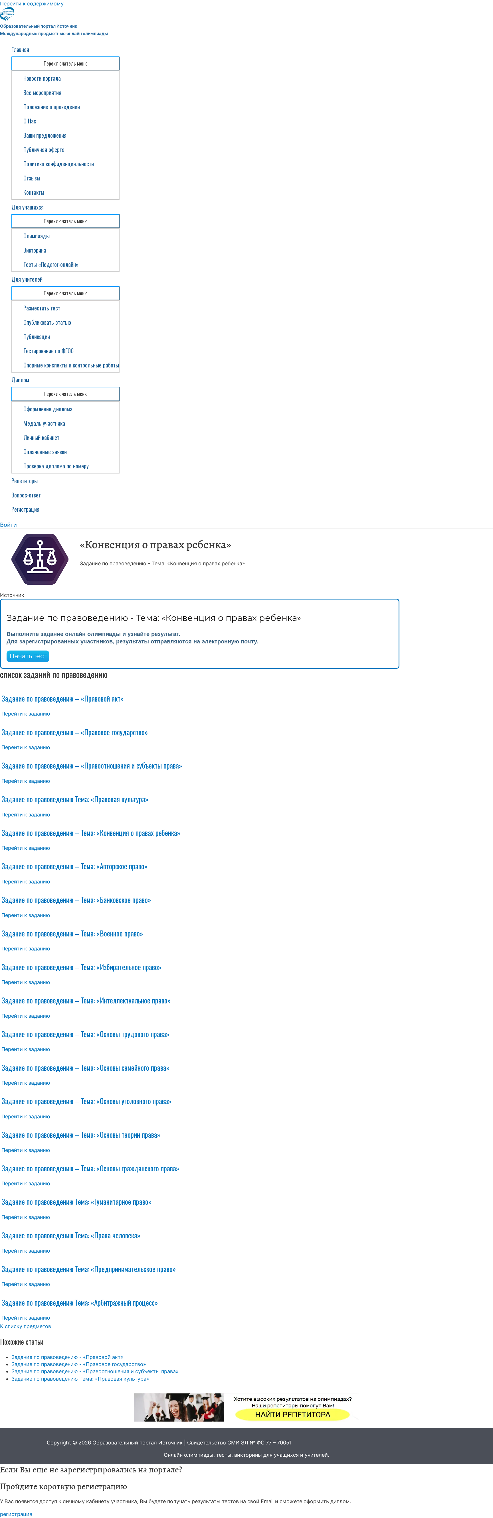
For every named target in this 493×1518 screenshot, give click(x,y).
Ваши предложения (44, 135)
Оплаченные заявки (45, 451)
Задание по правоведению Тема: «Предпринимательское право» (88, 1268)
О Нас (29, 121)
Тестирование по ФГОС (48, 350)
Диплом (20, 379)
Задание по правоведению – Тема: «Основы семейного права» (85, 1067)
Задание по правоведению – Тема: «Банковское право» (76, 899)
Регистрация (25, 509)
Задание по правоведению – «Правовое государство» (74, 732)
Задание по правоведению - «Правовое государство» (78, 1364)
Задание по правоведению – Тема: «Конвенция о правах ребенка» (90, 832)
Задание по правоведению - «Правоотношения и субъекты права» (95, 1371)
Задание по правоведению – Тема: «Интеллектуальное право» (86, 1000)
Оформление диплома (47, 409)
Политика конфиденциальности (58, 163)
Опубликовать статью (47, 322)
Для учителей (27, 279)
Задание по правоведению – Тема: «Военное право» (72, 933)
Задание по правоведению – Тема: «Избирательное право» (81, 967)
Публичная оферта (43, 149)
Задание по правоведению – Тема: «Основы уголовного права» (86, 1101)
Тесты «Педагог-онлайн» (51, 264)
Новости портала (42, 78)
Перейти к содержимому (32, 4)
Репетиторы (24, 480)
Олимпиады (36, 235)
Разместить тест (41, 308)
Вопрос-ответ (26, 495)
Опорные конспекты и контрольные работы (71, 365)
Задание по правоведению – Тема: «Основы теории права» (80, 1134)
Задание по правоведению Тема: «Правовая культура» (74, 799)
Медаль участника (44, 423)
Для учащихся (27, 207)
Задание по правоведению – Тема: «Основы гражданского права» (90, 1168)
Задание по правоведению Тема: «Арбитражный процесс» (79, 1302)
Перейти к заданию (25, 714)
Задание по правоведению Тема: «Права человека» (70, 1235)
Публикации (36, 336)
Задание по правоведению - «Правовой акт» (67, 1357)
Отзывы (31, 178)
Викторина (34, 250)
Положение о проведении (51, 106)
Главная (20, 49)
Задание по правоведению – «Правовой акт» (62, 698)
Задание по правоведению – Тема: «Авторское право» (74, 866)
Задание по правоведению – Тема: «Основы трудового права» (85, 1034)
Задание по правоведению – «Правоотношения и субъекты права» (91, 765)
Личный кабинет (41, 437)
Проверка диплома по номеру (56, 466)
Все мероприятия (42, 92)
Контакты (33, 192)
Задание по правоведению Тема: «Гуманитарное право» (76, 1201)
